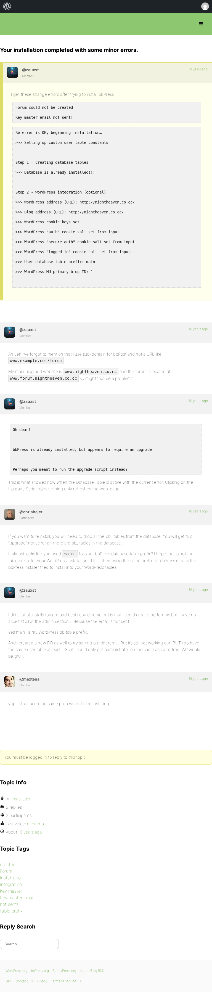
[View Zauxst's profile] (12, 72)
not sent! (9, 904)
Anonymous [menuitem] (205, 6)
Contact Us (24, 981)
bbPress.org (9, 24)
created (8, 864)
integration (11, 884)
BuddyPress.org (64, 971)
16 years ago (198, 69)
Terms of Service (63, 981)
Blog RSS (97, 971)
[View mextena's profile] (9, 681)
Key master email (17, 897)
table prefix (11, 911)
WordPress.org (16, 971)
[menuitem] (7, 6)
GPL (9, 981)
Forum (6, 871)
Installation (22, 798)
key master (11, 891)
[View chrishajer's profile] (9, 514)
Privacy (41, 981)
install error (11, 877)
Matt (83, 971)
